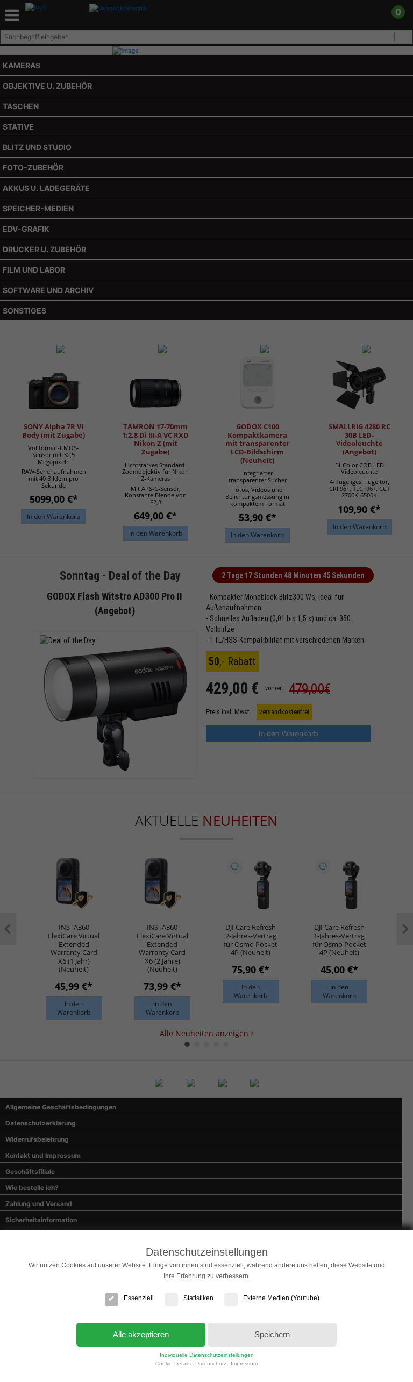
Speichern (272, 1334)
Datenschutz (210, 1363)
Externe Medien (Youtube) (281, 1298)
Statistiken (198, 1298)
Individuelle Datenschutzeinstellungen (207, 1355)
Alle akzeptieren (141, 1334)
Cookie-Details (173, 1363)
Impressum (244, 1363)
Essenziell (139, 1298)
